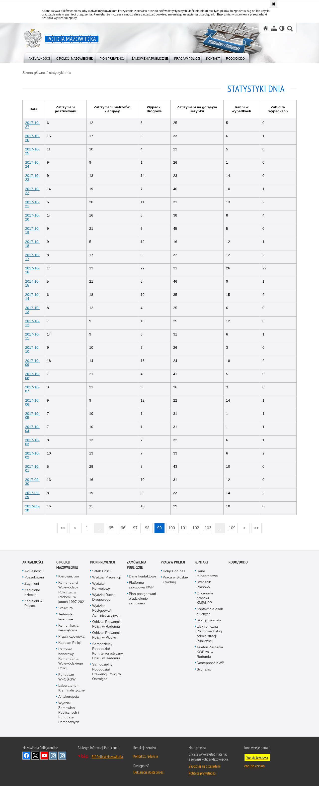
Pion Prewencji (102, 562)
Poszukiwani (34, 577)
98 (146, 526)
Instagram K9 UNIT (53, 756)
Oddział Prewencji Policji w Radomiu (106, 624)
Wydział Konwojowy (101, 585)
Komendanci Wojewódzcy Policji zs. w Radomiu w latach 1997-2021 (72, 592)
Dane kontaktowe (142, 576)
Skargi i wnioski (209, 620)
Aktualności (32, 562)
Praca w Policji (173, 562)
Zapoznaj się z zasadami (205, 766)
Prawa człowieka (71, 636)
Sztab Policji (101, 571)
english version (254, 765)
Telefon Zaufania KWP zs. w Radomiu (210, 652)
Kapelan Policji (69, 643)
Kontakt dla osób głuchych (210, 611)
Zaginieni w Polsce (33, 603)
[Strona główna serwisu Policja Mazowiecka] (265, 28)
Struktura (65, 608)
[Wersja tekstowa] (282, 28)
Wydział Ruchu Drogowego (104, 597)
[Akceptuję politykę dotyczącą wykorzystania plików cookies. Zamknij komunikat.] (273, 4)
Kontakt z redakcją (145, 756)
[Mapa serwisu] (274, 28)
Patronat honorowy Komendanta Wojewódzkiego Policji (70, 658)
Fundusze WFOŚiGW (67, 677)
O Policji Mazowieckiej (67, 565)
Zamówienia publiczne (136, 565)
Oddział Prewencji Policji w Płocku (106, 635)
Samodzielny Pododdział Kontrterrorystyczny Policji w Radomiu (107, 651)
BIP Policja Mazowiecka (107, 756)
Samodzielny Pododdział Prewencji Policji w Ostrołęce (106, 671)
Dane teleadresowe (207, 573)
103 (207, 526)
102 (195, 526)
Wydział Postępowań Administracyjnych (106, 610)
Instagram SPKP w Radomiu (62, 756)
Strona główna (33, 73)
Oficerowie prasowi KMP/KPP (205, 598)
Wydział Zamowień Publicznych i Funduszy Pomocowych (68, 712)
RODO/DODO (238, 562)
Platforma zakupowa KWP (141, 584)
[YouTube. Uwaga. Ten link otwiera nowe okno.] (44, 756)
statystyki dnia (60, 73)
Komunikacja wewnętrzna (68, 627)
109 (231, 526)
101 (182, 526)
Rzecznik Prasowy (204, 584)
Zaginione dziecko (32, 592)
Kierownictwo (68, 576)
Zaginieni (31, 583)
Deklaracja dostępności (148, 772)
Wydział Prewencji (106, 577)
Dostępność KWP (210, 663)
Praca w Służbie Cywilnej (175, 579)
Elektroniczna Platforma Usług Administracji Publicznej (209, 633)
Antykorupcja (68, 696)
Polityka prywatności (202, 773)
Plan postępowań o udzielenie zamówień (142, 598)
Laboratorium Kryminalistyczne (71, 687)
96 (121, 526)
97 (134, 526)
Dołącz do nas (174, 571)
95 (109, 526)
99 (158, 526)
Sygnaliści (204, 669)
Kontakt (201, 562)
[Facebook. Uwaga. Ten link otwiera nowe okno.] (26, 756)
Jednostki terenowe (65, 616)
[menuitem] (39, 57)
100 (170, 526)
